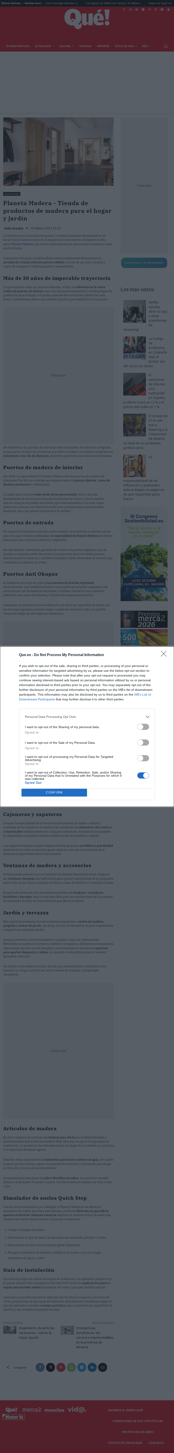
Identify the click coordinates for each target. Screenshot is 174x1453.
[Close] (165, 655)
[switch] (143, 727)
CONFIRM (54, 792)
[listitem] (87, 716)
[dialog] (87, 726)
